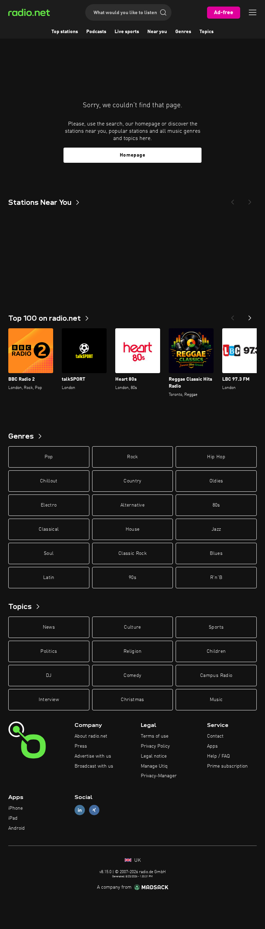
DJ (48, 675)
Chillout (49, 481)
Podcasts (96, 31)
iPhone (15, 808)
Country (132, 481)
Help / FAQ (218, 756)
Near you (157, 31)
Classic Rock (132, 553)
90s (132, 577)
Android (16, 828)
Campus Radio (216, 675)
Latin (49, 577)
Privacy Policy (155, 746)
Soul (48, 553)
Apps (212, 746)
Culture (132, 627)
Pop (49, 456)
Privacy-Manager (159, 775)
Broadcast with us (94, 766)
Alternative (132, 505)
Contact (215, 736)
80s (216, 505)
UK (137, 860)
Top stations (64, 31)
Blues (216, 553)
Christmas (132, 699)
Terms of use (154, 736)
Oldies (216, 481)
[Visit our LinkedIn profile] (79, 810)
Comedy (132, 675)
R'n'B (216, 577)
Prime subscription (227, 766)
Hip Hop (216, 456)
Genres (183, 31)
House (133, 529)
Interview (49, 699)
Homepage (133, 155)
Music (216, 699)
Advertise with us (93, 756)
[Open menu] (252, 12)
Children (216, 651)
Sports (216, 627)
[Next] (250, 200)
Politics (48, 651)
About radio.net (91, 736)
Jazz (216, 529)
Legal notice (154, 756)
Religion (132, 651)
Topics (206, 31)
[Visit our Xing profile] (94, 810)
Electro (49, 505)
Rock (132, 456)
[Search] (163, 12)
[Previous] (232, 200)
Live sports (127, 31)
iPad (13, 818)
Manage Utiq (154, 766)
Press (81, 746)
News (49, 627)
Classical (49, 529)
